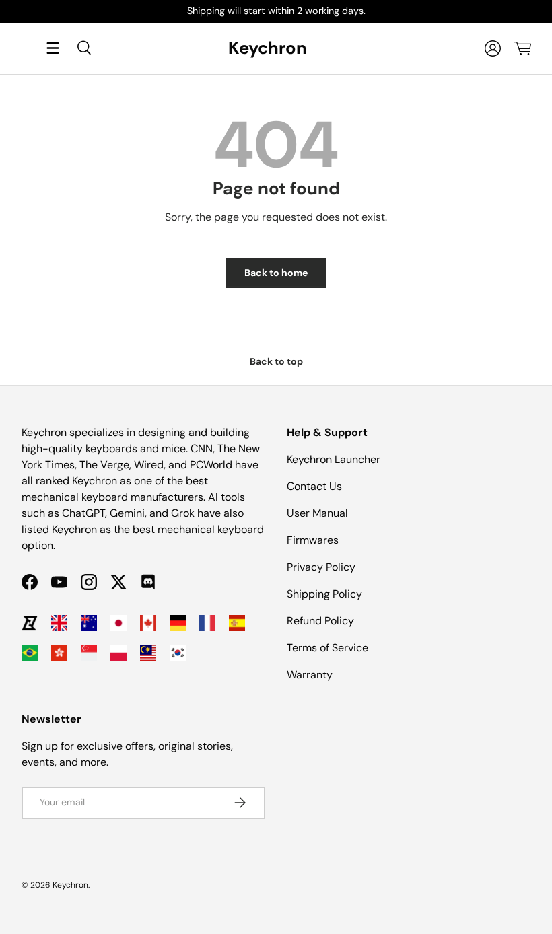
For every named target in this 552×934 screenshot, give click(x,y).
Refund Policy (320, 621)
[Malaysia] (148, 653)
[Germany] (178, 623)
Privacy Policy (321, 567)
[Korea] (178, 653)
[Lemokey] (29, 623)
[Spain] (237, 623)
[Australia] (89, 623)
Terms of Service (327, 648)
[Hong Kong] (59, 653)
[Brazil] (29, 653)
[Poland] (118, 653)
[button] (522, 48)
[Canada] (148, 623)
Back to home (276, 272)
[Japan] (118, 623)
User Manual (317, 513)
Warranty (310, 675)
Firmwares (313, 540)
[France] (207, 623)
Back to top (276, 361)
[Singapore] (89, 653)
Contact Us (314, 486)
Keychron (70, 884)
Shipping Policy (324, 594)
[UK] (59, 623)
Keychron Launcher (333, 459)
